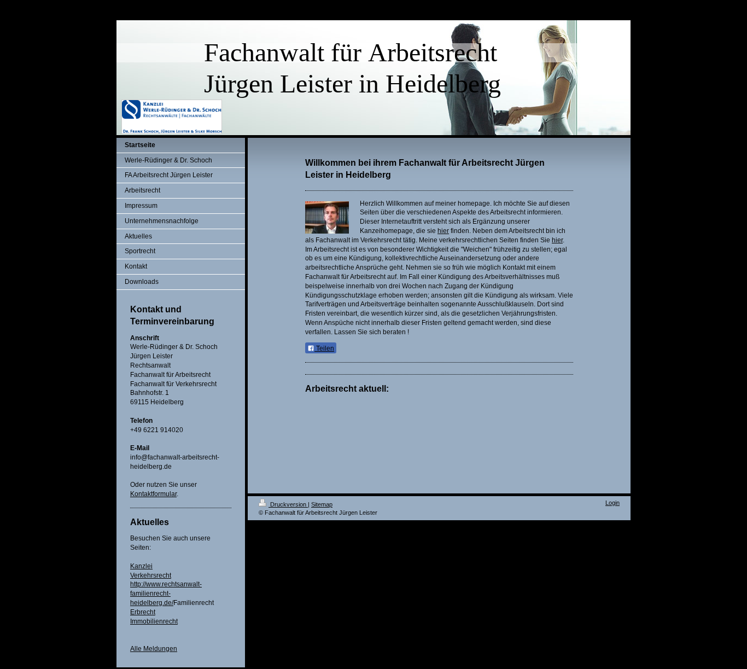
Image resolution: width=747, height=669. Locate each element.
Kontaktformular (153, 494)
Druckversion (288, 504)
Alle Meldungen (153, 649)
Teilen (324, 348)
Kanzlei (141, 566)
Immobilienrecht (154, 621)
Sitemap (321, 504)
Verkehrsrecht (150, 575)
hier (443, 231)
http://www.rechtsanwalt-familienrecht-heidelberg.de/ (166, 593)
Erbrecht (142, 612)
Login (612, 502)
